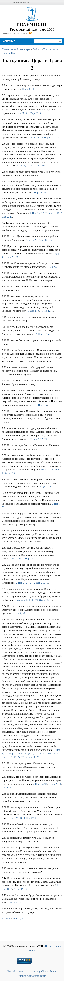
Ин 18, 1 (6, 787)
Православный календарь (16, 49)
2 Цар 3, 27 (23, 165)
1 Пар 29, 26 (11, 257)
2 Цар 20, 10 (38, 165)
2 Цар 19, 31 (39, 192)
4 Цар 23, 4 (54, 784)
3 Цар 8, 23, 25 (50, 137)
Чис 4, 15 (9, 473)
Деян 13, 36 (45, 240)
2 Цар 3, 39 (18, 613)
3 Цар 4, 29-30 (15, 753)
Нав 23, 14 (28, 88)
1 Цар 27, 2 (30, 818)
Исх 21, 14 (16, 558)
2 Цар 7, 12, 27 (38, 439)
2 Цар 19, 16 (52, 213)
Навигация (8, 41)
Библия (37, 49)
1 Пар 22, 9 (46, 310)
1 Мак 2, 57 (14, 902)
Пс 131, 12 (35, 137)
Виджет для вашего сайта (32, 975)
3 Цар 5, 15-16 (33, 753)
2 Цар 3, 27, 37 (24, 582)
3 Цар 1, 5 (33, 310)
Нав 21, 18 (47, 469)
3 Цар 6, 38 (48, 753)
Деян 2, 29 (31, 240)
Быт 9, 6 (20, 599)
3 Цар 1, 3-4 (43, 334)
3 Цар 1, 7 (41, 404)
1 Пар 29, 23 (53, 266)
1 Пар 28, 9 (34, 113)
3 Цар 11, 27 (32, 757)
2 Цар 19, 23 (21, 889)
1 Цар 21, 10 (16, 818)
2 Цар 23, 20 (30, 558)
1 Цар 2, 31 (46, 486)
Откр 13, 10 (45, 599)
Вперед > (17, 918)
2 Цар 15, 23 (40, 784)
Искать (60, 41)
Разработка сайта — (32, 971)
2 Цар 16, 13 (37, 213)
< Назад (6, 918)
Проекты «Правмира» (18, 3)
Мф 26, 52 (32, 599)
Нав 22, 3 (22, 113)
